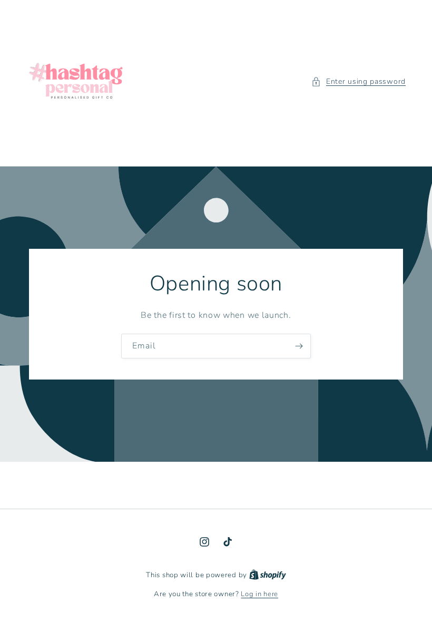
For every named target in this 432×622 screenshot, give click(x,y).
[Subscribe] (298, 346)
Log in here (259, 594)
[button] (358, 81)
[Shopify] (267, 575)
